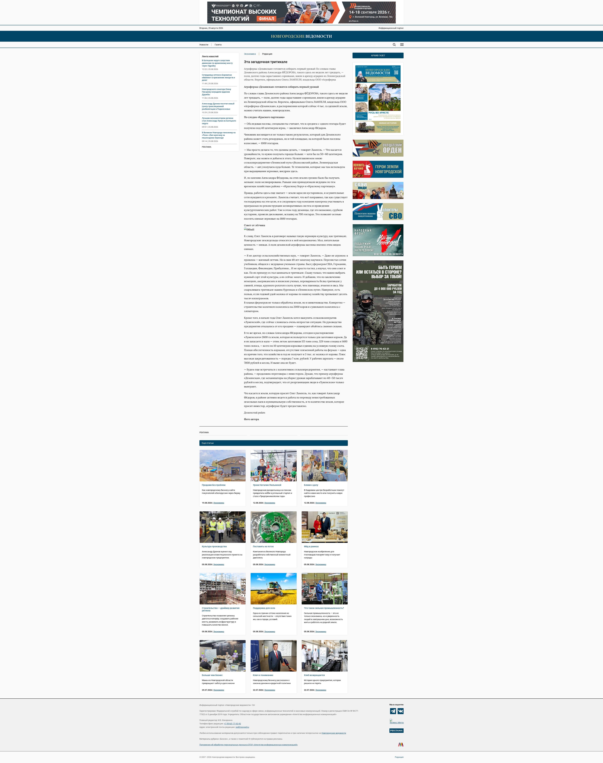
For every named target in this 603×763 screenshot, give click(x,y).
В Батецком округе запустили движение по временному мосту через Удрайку (217, 63)
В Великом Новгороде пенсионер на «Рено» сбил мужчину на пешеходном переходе (219, 135)
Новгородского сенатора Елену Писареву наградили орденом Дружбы (216, 92)
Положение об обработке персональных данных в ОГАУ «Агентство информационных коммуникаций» (248, 745)
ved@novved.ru (242, 727)
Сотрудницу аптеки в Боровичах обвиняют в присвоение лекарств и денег (218, 77)
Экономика (250, 54)
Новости (203, 44)
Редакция (399, 757)
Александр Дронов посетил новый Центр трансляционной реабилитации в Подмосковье (218, 106)
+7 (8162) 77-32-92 (232, 723)
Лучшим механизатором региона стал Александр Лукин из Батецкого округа (219, 121)
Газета (218, 44)
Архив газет (378, 55)
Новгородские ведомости (334, 733)
